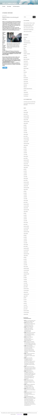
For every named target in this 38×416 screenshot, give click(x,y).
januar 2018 (25, 286)
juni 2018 (25, 277)
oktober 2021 (26, 207)
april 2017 (25, 303)
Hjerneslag (25, 57)
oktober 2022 (26, 185)
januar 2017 (25, 308)
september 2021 (26, 209)
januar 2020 (26, 246)
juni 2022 (25, 193)
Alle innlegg (9, 6)
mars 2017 (25, 305)
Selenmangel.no (12, 3)
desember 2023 (26, 160)
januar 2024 (26, 158)
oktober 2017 (26, 292)
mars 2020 (25, 242)
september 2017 (26, 294)
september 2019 (26, 253)
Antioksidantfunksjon (27, 42)
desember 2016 (26, 310)
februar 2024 (26, 156)
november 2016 (26, 312)
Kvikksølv (25, 72)
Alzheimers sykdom (27, 40)
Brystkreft (25, 44)
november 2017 (26, 290)
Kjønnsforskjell (26, 68)
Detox (25, 48)
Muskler (25, 75)
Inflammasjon (26, 64)
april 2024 (25, 152)
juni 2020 (25, 237)
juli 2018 (25, 275)
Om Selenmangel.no (16, 6)
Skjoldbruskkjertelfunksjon (28, 88)
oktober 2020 (26, 229)
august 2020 (26, 233)
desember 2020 (26, 226)
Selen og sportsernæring (27, 31)
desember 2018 (26, 268)
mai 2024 (25, 150)
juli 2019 (25, 257)
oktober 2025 (26, 119)
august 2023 (26, 167)
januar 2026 (26, 114)
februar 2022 (26, 200)
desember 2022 (26, 182)
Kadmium (25, 66)
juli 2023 (25, 169)
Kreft (24, 70)
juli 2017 (25, 297)
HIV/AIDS (25, 55)
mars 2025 (25, 132)
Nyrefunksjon (26, 77)
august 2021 (26, 211)
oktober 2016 (26, 314)
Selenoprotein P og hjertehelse (28, 29)
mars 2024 (25, 154)
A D (24, 101)
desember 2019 (26, 248)
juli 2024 (25, 147)
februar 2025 (26, 134)
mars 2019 (25, 264)
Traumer (25, 90)
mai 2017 (25, 301)
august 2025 (26, 123)
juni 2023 (25, 171)
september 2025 (26, 121)
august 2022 (26, 189)
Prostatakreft (26, 79)
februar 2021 (26, 222)
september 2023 (26, 165)
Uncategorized (26, 94)
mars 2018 (25, 283)
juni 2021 (25, 215)
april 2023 (25, 174)
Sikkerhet (25, 86)
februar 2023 (26, 178)
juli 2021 (25, 213)
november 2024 (26, 139)
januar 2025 (26, 136)
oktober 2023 (26, 163)
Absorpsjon (25, 37)
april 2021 (25, 218)
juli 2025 (25, 125)
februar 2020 (26, 244)
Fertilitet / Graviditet (27, 53)
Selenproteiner (26, 83)
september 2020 (26, 231)
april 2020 (25, 240)
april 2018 (25, 281)
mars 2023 (25, 176)
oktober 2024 (26, 141)
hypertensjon (26, 61)
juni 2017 (25, 299)
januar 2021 (25, 224)
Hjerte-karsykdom (26, 59)
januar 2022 (25, 202)
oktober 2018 (26, 272)
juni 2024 (25, 149)
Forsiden (3, 6)
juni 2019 (25, 259)
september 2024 (26, 143)
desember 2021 (26, 204)
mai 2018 (25, 279)
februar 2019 (26, 266)
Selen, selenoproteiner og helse (28, 27)
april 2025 (25, 130)
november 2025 (26, 117)
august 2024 (26, 145)
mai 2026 (25, 110)
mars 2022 (25, 198)
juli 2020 (25, 235)
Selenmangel (26, 81)
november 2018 (26, 270)
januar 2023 (26, 180)
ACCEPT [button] (25, 414)
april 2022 (25, 196)
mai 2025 (25, 128)
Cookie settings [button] (19, 414)
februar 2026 (26, 112)
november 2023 (26, 161)
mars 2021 (25, 220)
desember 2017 (26, 288)
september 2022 (26, 187)
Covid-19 (25, 46)
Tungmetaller (26, 92)
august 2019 (26, 255)
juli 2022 (25, 191)
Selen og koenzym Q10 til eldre (30, 101)
